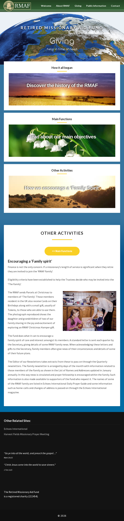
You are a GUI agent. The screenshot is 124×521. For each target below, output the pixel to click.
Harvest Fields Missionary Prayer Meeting (26, 434)
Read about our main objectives (62, 136)
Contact (115, 5)
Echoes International (15, 428)
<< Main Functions (66, 251)
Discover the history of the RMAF (62, 85)
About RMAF (63, 5)
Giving (78, 5)
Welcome (46, 5)
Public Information (96, 5)
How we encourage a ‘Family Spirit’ (62, 188)
